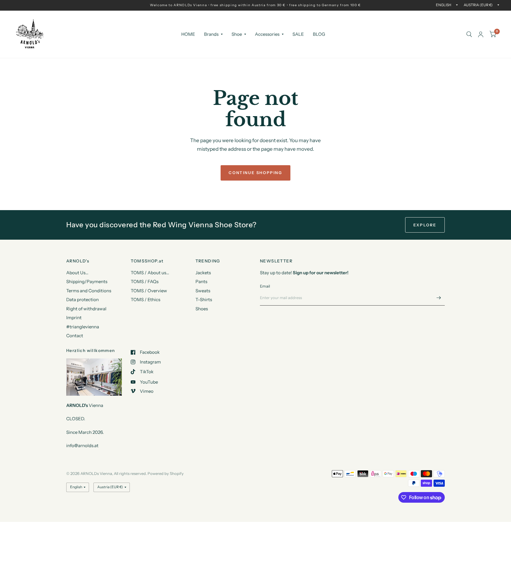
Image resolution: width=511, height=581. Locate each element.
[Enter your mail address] (439, 298)
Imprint (74, 317)
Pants (201, 281)
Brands (211, 34)
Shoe (237, 34)
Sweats (202, 290)
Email (265, 286)
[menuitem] (188, 34)
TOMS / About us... (150, 272)
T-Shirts (203, 299)
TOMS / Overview (149, 290)
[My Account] (480, 34)
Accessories (267, 34)
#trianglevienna (82, 327)
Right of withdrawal (86, 308)
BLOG (319, 34)
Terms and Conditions (88, 290)
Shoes (201, 308)
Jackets (203, 272)
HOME (188, 34)
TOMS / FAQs (145, 281)
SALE (298, 34)
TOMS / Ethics (145, 299)
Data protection (82, 299)
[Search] (469, 34)
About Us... (77, 272)
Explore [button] (424, 225)
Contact (74, 335)
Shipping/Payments (86, 281)
